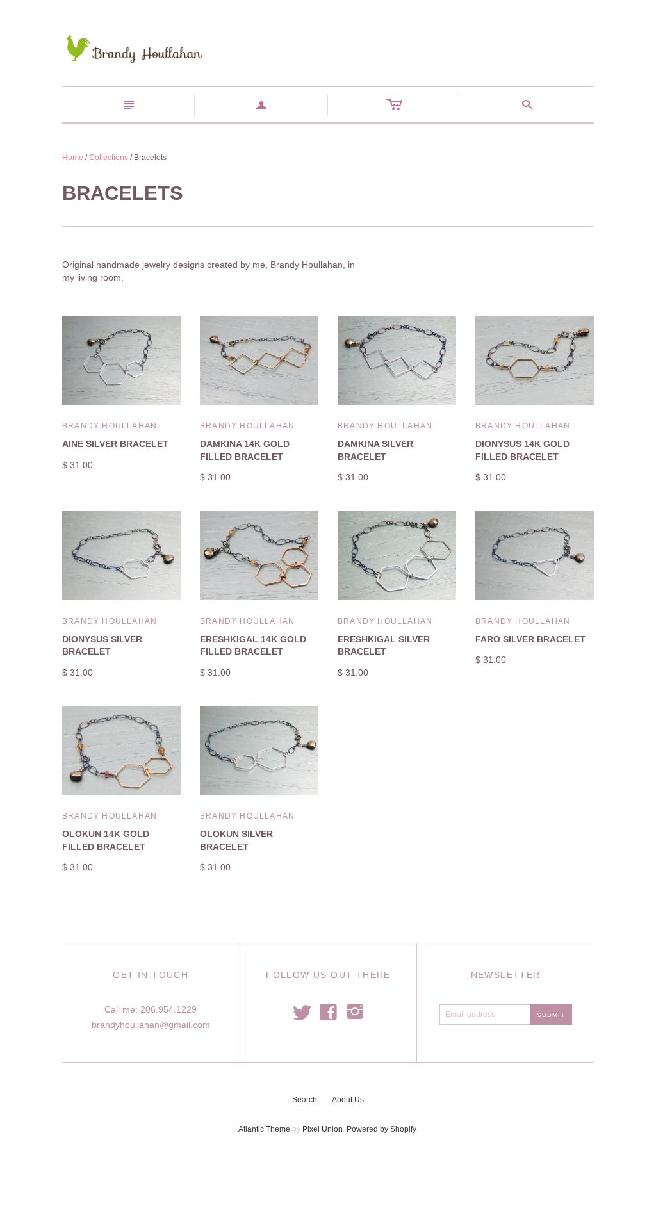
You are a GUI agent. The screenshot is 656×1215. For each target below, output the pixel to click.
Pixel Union (322, 1129)
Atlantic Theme (264, 1129)
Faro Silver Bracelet (530, 639)
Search (304, 1099)
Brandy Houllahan (109, 425)
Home (72, 157)
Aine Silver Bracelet (115, 444)
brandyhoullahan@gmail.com (151, 1025)
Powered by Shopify (381, 1129)
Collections (108, 157)
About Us (348, 1099)
